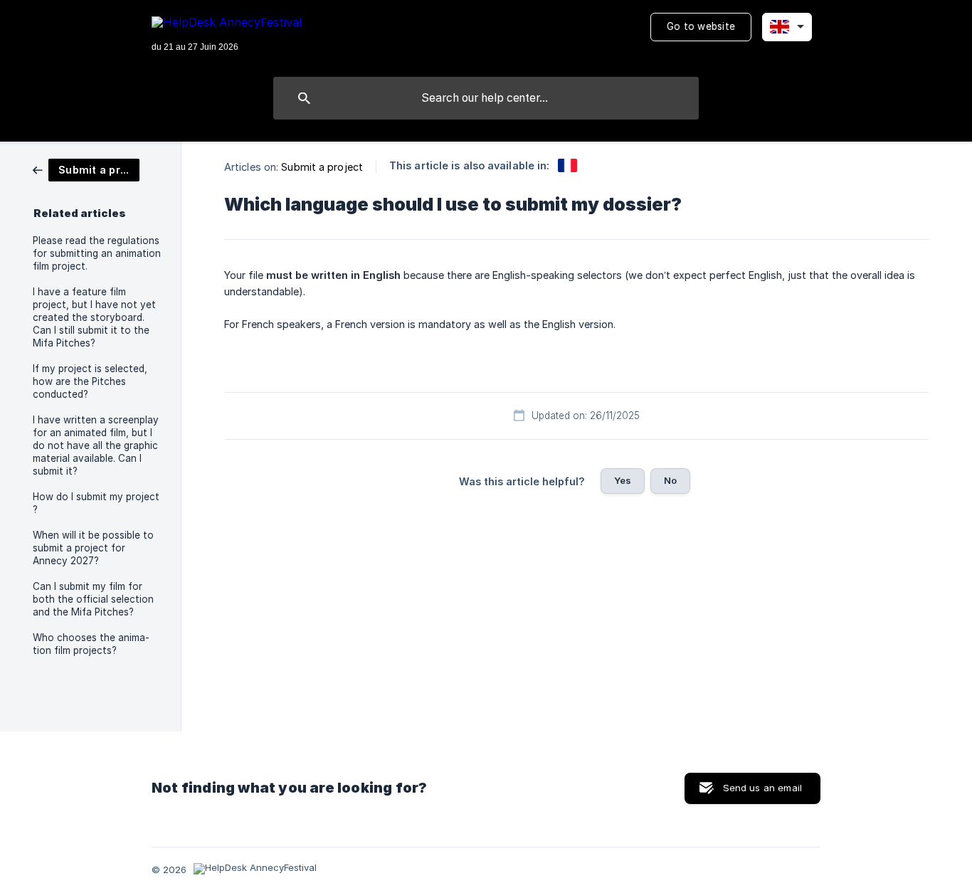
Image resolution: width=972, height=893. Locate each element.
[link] (86, 169)
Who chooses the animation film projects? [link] (91, 644)
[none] (227, 35)
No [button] (670, 480)
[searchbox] (486, 98)
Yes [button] (622, 480)
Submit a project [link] (322, 167)
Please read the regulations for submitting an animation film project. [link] (97, 253)
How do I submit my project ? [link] (96, 503)
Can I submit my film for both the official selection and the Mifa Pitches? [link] (93, 599)
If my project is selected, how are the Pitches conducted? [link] (90, 381)
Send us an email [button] (762, 787)
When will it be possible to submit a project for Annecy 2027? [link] (93, 547)
